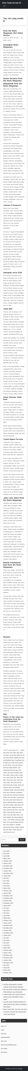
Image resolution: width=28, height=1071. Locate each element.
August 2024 (7, 905)
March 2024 (6, 918)
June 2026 (6, 851)
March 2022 (6, 970)
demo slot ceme (11, 780)
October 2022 (7, 960)
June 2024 (6, 910)
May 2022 (6, 965)
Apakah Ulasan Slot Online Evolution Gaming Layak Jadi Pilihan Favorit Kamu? (14, 996)
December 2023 (7, 925)
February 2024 (7, 920)
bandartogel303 (5, 1037)
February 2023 (7, 950)
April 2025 (6, 885)
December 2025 (7, 866)
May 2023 (6, 943)
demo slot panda (19, 790)
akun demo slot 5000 (9, 752)
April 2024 (6, 915)
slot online (4, 1048)
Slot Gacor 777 (13, 750)
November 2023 (8, 928)
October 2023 (7, 930)
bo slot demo (7, 765)
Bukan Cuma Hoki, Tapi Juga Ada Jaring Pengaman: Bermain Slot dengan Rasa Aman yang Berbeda (15, 1011)
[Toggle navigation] (4, 6)
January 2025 (7, 893)
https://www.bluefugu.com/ (9, 1045)
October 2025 (7, 871)
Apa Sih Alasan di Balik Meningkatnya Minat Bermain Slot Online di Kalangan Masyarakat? (15, 1004)
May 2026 (6, 853)
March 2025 (6, 888)
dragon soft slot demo (9, 797)
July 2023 (6, 938)
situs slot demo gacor (13, 814)
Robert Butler (7, 40)
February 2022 (7, 972)
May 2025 (6, 883)
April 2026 (6, 856)
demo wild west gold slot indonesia (13, 795)
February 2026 (7, 861)
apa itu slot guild (14, 755)
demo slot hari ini (16, 782)
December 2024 (7, 895)
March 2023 (6, 947)
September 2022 (8, 962)
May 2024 (6, 913)
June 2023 (6, 940)
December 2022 (7, 955)
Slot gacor (4, 1052)
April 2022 (6, 967)
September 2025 (8, 873)
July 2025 (6, 878)
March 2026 (6, 858)
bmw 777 (3, 1026)
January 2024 (7, 923)
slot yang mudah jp (9, 824)
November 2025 (8, 868)
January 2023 (7, 952)
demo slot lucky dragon (10, 785)
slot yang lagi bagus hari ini (15, 822)
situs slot (3, 1033)
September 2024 (8, 903)
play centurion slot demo (10, 809)
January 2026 (7, 863)
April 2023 (6, 945)
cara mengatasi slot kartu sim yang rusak (12, 770)
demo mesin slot (11, 777)
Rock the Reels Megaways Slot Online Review (13, 33)
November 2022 (8, 957)
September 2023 (8, 933)
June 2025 (6, 881)
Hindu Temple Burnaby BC (11, 3)
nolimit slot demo (17, 807)
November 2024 (8, 898)
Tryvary (20, 1068)
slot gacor (4, 1041)
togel (2, 1030)
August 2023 (7, 935)
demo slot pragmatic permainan (12, 792)
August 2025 (7, 876)
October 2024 (7, 900)
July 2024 (6, 908)
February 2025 (7, 890)
